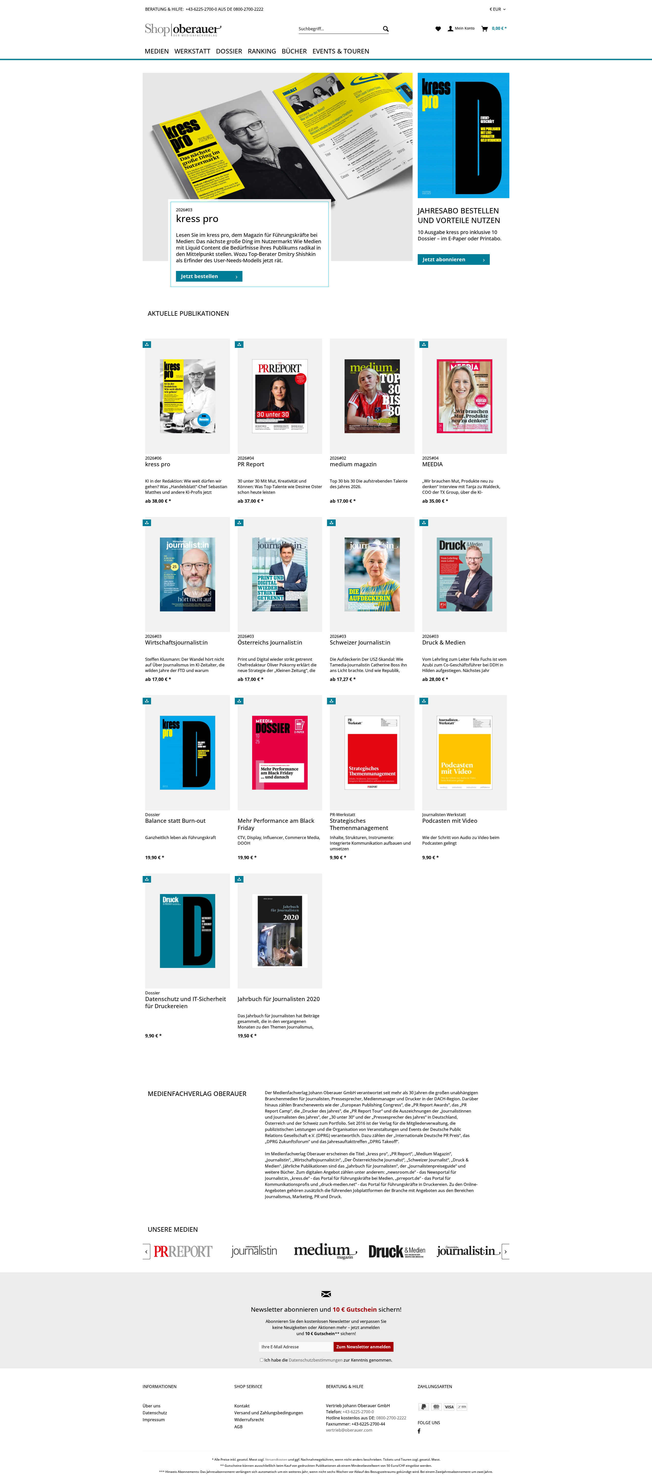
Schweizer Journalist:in (360, 642)
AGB (238, 1427)
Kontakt (242, 1406)
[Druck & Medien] (397, 1251)
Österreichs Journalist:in (270, 642)
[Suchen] (385, 29)
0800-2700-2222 (248, 9)
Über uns (151, 1406)
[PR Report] (183, 1251)
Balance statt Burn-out (175, 820)
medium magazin (353, 464)
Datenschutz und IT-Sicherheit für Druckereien (185, 1002)
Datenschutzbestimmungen (316, 1360)
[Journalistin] (255, 1251)
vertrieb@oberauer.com (349, 1430)
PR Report (251, 464)
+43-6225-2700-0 (201, 9)
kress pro (157, 464)
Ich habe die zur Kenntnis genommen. (328, 1360)
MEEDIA (432, 464)
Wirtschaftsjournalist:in (176, 642)
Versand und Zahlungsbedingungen (268, 1413)
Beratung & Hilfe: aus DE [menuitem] (204, 9)
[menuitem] (344, 29)
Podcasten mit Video (449, 820)
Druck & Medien (444, 642)
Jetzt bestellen (199, 276)
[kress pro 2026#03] (278, 167)
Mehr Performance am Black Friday (276, 824)
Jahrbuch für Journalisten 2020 (279, 999)
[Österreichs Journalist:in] (468, 1251)
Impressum (154, 1419)
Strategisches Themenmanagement (359, 824)
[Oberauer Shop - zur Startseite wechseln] (189, 30)
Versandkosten (276, 1459)
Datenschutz (155, 1413)
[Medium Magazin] (326, 1251)
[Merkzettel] (438, 29)
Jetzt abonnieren (444, 259)
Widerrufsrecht (249, 1419)
